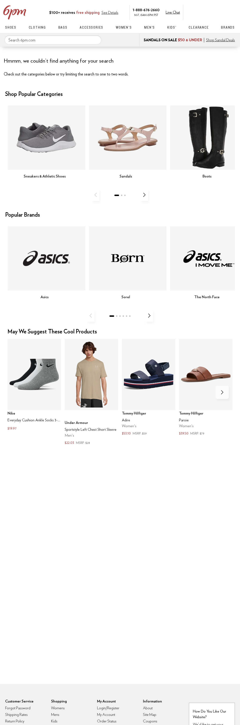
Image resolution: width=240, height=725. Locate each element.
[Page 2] (121, 195)
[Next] (144, 195)
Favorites (222, 12)
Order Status (106, 721)
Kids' (171, 27)
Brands (228, 27)
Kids (54, 721)
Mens (55, 714)
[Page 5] (126, 316)
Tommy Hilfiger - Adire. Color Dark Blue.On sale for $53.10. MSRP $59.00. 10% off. (148, 388)
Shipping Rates (16, 714)
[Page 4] (123, 316)
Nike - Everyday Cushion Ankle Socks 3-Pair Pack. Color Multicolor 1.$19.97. (34, 385)
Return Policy (14, 721)
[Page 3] (125, 195)
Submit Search (96, 40)
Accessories (91, 27)
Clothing (37, 27)
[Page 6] (130, 316)
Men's (149, 27)
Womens (58, 708)
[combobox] (53, 40)
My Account (202, 12)
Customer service (212, 12)
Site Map (149, 714)
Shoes (10, 27)
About (148, 708)
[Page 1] (116, 195)
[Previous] (95, 195)
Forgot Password (17, 708)
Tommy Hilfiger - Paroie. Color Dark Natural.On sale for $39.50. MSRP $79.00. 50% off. (205, 388)
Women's (124, 27)
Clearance (199, 27)
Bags (63, 27)
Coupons (150, 721)
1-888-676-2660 (146, 9)
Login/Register (108, 708)
